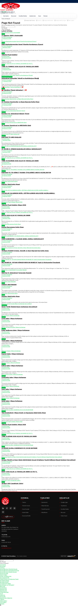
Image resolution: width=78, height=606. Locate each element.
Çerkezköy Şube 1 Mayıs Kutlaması (14, 377)
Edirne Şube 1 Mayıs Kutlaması (12, 366)
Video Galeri (3, 601)
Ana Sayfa (6, 16)
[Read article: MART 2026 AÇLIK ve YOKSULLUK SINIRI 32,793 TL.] (39, 468)
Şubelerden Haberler (6, 598)
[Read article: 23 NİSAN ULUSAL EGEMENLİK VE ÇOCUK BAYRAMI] (39, 445)
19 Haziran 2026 (6, 187)
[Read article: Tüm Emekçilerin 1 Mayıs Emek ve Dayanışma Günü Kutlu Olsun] (39, 410)
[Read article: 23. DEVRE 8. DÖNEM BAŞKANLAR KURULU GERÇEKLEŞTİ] (39, 146)
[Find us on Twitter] (0, 605)
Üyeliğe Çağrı (64, 502)
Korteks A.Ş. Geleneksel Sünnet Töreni (15, 114)
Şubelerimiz (33, 16)
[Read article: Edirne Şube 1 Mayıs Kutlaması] (39, 362)
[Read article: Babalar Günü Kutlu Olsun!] (39, 181)
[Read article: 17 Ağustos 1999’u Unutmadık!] (39, 32)
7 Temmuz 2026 (6, 140)
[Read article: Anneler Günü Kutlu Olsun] (39, 293)
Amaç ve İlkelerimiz (5, 576)
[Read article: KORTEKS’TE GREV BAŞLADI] (39, 134)
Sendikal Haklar (23, 16)
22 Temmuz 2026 (6, 116)
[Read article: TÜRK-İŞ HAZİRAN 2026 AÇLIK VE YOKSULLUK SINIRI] (39, 158)
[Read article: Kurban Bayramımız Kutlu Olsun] (39, 224)
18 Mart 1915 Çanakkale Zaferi (12, 483)
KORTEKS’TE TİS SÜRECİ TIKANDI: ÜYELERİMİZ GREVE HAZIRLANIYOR (26, 172)
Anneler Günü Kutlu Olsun (11, 296)
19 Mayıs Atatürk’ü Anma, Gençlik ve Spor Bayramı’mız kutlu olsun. (25, 251)
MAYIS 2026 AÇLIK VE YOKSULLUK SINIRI (16, 215)
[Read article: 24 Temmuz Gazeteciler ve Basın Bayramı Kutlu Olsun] (39, 99)
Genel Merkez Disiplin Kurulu (8, 572)
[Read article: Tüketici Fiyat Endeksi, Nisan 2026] (39, 421)
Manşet (4, 203)
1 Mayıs (4, 317)
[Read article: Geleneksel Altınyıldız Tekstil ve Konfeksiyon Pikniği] (39, 75)
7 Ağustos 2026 (6, 47)
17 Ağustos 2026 (6, 38)
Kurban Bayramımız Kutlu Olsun (13, 227)
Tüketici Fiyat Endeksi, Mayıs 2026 (14, 205)
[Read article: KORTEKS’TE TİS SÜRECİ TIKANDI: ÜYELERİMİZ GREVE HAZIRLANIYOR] (39, 169)
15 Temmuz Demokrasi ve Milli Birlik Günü (16, 125)
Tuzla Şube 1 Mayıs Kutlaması (12, 341)
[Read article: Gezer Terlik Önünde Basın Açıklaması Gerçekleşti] (39, 304)
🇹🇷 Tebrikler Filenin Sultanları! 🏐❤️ (14, 90)
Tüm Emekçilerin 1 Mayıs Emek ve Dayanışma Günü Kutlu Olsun (24, 413)
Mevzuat (63, 512)
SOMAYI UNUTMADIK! (9, 285)
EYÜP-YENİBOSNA (7, 77)
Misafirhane (44, 512)
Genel (3, 34)
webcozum (6, 56)
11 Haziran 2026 (6, 196)
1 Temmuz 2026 (6, 152)
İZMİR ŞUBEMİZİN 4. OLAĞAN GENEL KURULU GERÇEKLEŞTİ (23, 239)
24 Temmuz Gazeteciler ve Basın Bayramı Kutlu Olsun (20, 102)
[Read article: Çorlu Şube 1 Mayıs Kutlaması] (39, 315)
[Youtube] (3, 512)
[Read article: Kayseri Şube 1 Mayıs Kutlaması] (39, 351)
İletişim (46, 16)
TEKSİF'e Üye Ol (9, 516)
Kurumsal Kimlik (26, 516)
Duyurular (4, 305)
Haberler (2, 595)
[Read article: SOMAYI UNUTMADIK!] (39, 281)
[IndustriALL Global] (48, 21)
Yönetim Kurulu (26, 505)
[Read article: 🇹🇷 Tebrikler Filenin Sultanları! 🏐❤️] (39, 87)
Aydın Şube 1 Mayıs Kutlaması (12, 401)
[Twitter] (10, 508)
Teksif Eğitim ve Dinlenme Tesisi (9, 579)
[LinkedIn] (3, 508)
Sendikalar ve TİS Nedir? (7, 585)
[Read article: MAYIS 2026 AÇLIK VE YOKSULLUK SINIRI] (39, 212)
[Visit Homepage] (11, 8)
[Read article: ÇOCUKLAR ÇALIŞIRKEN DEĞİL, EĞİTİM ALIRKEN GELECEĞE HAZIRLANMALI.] (39, 190)
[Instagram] (14, 508)
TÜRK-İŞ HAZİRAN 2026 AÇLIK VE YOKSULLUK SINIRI (20, 161)
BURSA (4, 112)
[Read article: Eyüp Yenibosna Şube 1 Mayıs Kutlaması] (39, 327)
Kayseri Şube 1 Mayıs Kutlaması (13, 354)
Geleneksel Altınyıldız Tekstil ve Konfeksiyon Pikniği (20, 78)
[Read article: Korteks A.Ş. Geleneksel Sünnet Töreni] (39, 110)
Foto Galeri (3, 602)
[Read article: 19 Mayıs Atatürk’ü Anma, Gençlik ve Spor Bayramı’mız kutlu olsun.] (39, 247)
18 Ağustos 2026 (6, 58)
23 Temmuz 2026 (6, 105)
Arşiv (39, 16)
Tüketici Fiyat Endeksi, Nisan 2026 (14, 424)
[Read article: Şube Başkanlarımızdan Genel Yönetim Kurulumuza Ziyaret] (39, 41)
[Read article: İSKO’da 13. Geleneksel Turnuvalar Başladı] (39, 270)
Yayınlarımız (64, 505)
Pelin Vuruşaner (7, 37)
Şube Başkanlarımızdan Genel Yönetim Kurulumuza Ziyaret (22, 44)
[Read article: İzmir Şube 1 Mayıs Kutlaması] (39, 386)
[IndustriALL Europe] (60, 21)
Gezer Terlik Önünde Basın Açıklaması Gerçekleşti (19, 307)
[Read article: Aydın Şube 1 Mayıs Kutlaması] (39, 398)
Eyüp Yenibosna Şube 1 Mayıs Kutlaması (15, 330)
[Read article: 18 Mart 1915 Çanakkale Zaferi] (39, 480)
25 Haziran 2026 (6, 175)
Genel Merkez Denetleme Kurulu (9, 570)
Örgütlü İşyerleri (45, 509)
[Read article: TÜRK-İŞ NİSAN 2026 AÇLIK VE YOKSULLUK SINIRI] (39, 433)
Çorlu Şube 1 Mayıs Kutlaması (12, 318)
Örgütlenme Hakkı (5, 583)
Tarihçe (24, 502)
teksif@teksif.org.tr (7, 548)
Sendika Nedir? (4, 582)
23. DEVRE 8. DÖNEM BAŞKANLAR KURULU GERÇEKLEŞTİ (22, 149)
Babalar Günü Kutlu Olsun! (11, 184)
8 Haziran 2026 (6, 208)
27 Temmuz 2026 (6, 81)
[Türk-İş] (38, 21)
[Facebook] (6, 508)
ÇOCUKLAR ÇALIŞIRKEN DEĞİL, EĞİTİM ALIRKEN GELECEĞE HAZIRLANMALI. (28, 193)
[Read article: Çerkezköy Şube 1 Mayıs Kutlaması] (39, 374)
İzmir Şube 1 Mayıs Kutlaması (12, 389)
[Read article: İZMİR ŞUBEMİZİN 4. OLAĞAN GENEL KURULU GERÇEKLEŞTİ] (39, 236)
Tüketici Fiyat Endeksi (9, 55)
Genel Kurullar (25, 509)
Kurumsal (13, 16)
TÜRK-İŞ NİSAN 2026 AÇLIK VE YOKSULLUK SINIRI (19, 436)
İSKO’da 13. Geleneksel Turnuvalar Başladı (16, 273)
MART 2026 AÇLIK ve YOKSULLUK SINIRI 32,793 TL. (19, 472)
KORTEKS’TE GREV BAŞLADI (11, 137)
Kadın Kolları (25, 512)
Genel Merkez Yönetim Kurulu (8, 569)
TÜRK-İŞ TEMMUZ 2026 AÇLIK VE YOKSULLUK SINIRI (20, 66)
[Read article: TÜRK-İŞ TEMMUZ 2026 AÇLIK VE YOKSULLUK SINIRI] (39, 63)
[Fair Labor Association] (70, 21)
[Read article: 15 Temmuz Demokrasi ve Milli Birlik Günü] (39, 122)
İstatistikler (3, 588)
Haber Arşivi (64, 516)
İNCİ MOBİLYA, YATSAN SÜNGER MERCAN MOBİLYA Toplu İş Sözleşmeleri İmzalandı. (31, 262)
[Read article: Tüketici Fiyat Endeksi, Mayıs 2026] (39, 202)
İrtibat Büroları (45, 505)
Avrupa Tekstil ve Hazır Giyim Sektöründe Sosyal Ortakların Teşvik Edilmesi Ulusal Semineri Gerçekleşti (38, 460)
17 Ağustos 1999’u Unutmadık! (12, 35)
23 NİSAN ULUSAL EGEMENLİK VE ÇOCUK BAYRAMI (19, 448)
